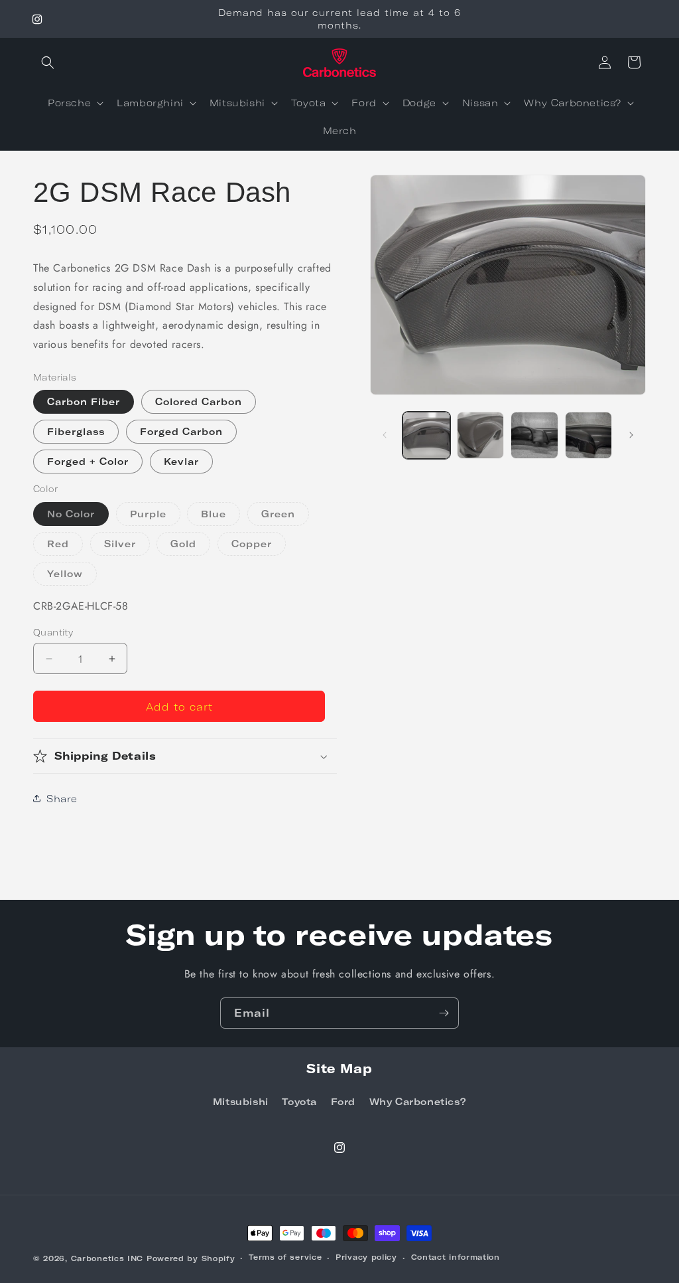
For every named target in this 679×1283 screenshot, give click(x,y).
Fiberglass (76, 431)
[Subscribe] (443, 1013)
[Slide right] (631, 435)
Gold (190, 546)
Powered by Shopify (191, 1258)
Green (285, 516)
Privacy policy (366, 1256)
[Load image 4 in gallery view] (588, 435)
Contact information (455, 1256)
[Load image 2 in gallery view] (480, 435)
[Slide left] (384, 435)
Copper (258, 546)
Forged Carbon (181, 431)
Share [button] (62, 798)
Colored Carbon (198, 401)
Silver (127, 546)
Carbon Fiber (83, 401)
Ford (343, 1101)
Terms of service (285, 1256)
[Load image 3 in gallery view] (534, 435)
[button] (47, 62)
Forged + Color (88, 461)
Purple (155, 516)
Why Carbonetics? (418, 1101)
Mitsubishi (241, 1101)
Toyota (299, 1101)
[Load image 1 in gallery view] (426, 435)
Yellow (72, 576)
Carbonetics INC (107, 1258)
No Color (71, 513)
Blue (220, 516)
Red (65, 546)
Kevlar (181, 461)
